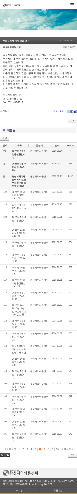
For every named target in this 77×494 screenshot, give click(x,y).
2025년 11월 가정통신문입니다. (18, 233)
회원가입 (57, 490)
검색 (2, 455)
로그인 (19, 490)
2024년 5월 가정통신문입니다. (19, 258)
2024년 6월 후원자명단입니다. (19, 399)
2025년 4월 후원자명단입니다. (19, 437)
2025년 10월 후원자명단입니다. (18, 362)
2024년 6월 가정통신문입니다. (19, 295)
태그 (7, 455)
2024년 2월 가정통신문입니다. (19, 324)
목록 (72, 120)
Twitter (68, 111)
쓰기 (72, 455)
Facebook (71, 111)
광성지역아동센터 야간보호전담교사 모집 (19, 349)
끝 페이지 (66, 449)
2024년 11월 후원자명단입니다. (18, 424)
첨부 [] (6, 111)
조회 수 (70, 145)
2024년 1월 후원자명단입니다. (19, 336)
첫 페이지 (11, 449)
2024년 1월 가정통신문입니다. (19, 387)
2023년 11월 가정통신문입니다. (18, 283)
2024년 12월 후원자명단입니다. (18, 412)
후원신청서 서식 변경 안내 (16, 40)
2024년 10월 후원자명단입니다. (18, 270)
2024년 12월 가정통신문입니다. (18, 195)
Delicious (75, 111)
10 (57, 449)
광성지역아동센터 (12, 47)
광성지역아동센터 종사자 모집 (19, 207)
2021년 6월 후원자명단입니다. (19, 245)
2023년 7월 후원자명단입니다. (19, 220)
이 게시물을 (58, 111)
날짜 (57, 145)
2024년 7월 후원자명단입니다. (19, 374)
